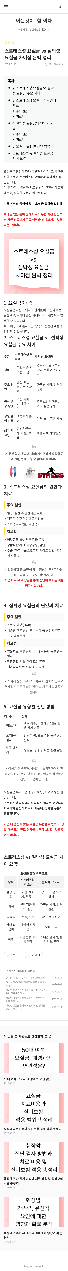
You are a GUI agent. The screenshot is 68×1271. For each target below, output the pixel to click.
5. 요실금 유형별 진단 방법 (31, 146)
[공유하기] (18, 955)
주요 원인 (22, 111)
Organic (40, 1266)
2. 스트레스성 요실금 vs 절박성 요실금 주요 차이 (33, 90)
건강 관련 (10, 42)
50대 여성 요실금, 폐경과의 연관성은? (24, 977)
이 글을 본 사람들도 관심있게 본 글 (27, 1036)
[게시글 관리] (22, 955)
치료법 (20, 116)
